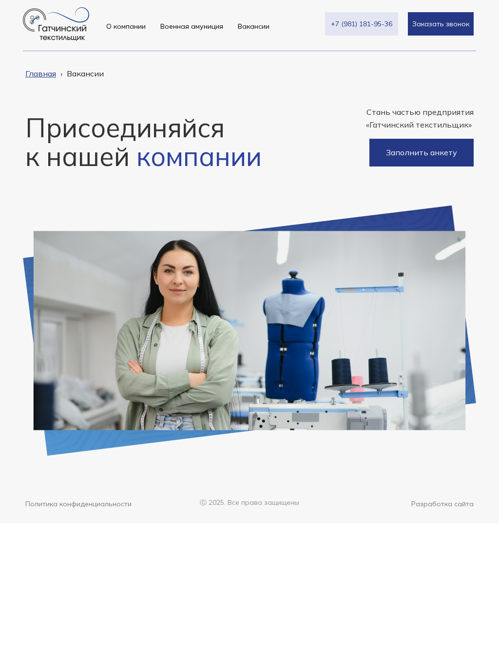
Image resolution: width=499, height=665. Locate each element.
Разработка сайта (442, 503)
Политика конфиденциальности (78, 503)
